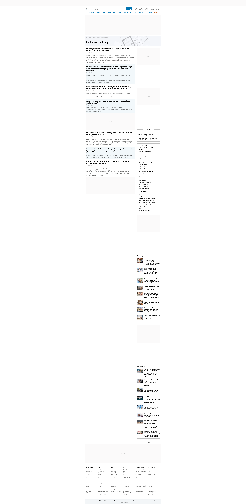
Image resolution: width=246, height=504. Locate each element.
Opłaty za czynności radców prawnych (147, 202)
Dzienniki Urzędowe (115, 488)
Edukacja (150, 12)
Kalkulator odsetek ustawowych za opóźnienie (147, 159)
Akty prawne (113, 483)
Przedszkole (100, 485)
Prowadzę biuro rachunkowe (141, 471)
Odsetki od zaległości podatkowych (147, 162)
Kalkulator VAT (142, 168)
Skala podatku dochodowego (141, 492)
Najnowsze (149, 131)
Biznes (103, 12)
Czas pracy (141, 173)
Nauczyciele (100, 488)
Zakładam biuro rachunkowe (141, 469)
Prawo (119, 12)
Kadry (98, 12)
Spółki (124, 471)
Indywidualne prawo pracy (103, 469)
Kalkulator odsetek (126, 489)
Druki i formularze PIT (144, 184)
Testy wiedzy (100, 495)
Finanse (149, 472)
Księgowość (92, 12)
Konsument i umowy (115, 472)
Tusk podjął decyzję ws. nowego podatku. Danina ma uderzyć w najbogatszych (147, 139)
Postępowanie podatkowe (145, 182)
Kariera (128, 500)
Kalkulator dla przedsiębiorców (146, 151)
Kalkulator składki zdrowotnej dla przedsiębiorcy (146, 148)
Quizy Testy (141, 208)
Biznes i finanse (126, 469)
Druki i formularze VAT (144, 186)
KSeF (155, 12)
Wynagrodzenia (142, 178)
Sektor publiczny (112, 12)
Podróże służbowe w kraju (140, 485)
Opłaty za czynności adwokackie (146, 200)
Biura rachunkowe (139, 467)
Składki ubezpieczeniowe (140, 488)
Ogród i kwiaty (151, 475)
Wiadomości (150, 469)
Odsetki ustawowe (139, 491)
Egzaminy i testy (101, 489)
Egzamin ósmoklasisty (102, 494)
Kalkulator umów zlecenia (145, 155)
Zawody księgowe (89, 475)
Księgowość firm (89, 467)
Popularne (142, 131)
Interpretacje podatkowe (144, 210)
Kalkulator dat (142, 166)
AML (136, 477)
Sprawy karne (113, 471)
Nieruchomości (141, 12)
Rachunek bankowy (105, 37)
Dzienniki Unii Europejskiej (116, 489)
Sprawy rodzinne (114, 469)
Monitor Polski (113, 486)
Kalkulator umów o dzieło (144, 157)
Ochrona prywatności (95, 500)
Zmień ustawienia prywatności (110, 500)
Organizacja (88, 485)
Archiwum (150, 486)
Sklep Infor (113, 477)
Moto (134, 12)
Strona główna (88, 37)
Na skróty (150, 483)
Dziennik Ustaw (114, 485)
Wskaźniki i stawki (139, 483)
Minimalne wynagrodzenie (140, 486)
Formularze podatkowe (144, 188)
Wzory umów (150, 489)
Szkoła (99, 486)
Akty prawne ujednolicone (116, 491)
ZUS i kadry (88, 474)
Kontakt (139, 500)
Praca (112, 475)
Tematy (98, 37)
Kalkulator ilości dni (143, 164)
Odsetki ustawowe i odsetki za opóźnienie (148, 192)
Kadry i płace (88, 491)
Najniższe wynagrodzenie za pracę (147, 198)
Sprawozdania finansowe (140, 475)
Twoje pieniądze (127, 12)
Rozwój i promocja (89, 489)
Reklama (145, 500)
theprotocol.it (150, 492)
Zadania (87, 488)
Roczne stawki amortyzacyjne (145, 204)
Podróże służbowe (139, 489)
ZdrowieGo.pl (150, 485)
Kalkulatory (144, 145)
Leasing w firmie (126, 475)
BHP (99, 475)
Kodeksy (112, 492)
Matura (99, 492)
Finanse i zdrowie (126, 477)
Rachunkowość (142, 180)
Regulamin (122, 500)
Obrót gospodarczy (89, 472)
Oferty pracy (150, 494)
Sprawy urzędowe (114, 474)
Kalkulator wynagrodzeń (144, 153)
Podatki (94, 37)
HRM (99, 477)
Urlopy (99, 474)
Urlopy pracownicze (143, 176)
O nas (87, 500)
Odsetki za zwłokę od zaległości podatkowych (146, 195)
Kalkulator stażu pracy (127, 491)
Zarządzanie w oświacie (103, 491)
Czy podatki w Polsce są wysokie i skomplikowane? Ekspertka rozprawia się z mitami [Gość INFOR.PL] (148, 135)
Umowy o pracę (142, 174)
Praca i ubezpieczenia (127, 472)
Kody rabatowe (151, 488)
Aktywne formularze (147, 171)
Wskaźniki (144, 191)
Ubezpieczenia (101, 472)
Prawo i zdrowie (114, 478)
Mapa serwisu (152, 500)
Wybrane (155, 131)
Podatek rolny (142, 206)
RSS (133, 500)
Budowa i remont (151, 474)
